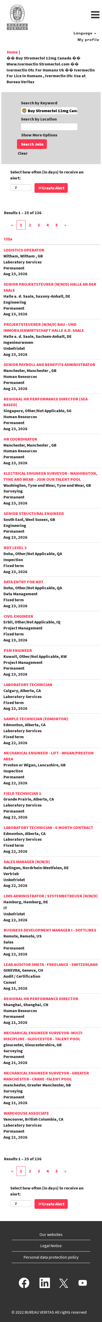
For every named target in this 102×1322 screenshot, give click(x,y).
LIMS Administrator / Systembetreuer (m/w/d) (51, 895)
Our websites (51, 1234)
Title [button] (8, 239)
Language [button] (83, 33)
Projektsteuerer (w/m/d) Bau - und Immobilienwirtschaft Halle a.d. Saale (43, 327)
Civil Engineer (18, 616)
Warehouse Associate (26, 1113)
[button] (68, 15)
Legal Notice (51, 1245)
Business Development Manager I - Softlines (50, 930)
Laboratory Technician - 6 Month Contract (48, 827)
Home (12, 52)
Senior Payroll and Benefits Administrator (49, 364)
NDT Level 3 (15, 547)
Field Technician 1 (22, 793)
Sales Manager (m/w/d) (27, 861)
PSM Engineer (18, 650)
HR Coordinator (20, 439)
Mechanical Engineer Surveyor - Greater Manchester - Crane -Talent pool (46, 1075)
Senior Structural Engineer (34, 513)
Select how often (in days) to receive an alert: (46, 175)
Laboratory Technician (28, 684)
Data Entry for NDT (23, 581)
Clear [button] (23, 153)
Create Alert (52, 187)
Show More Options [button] (39, 134)
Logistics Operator (24, 250)
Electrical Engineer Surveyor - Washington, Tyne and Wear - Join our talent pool (50, 476)
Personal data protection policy (51, 1257)
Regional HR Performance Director (41, 998)
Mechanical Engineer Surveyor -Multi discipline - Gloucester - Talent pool (42, 1035)
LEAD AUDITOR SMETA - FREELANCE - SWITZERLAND (51, 964)
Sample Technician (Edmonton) (36, 718)
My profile (88, 40)
